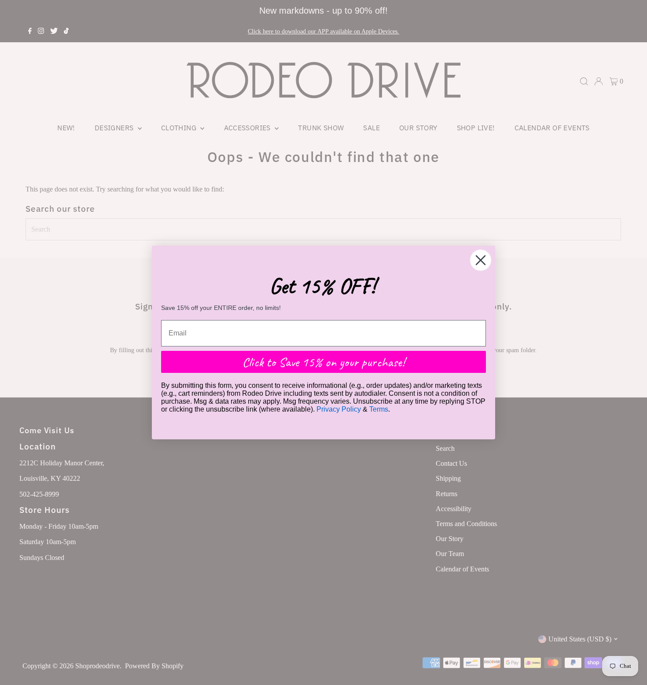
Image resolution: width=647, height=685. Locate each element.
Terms (378, 409)
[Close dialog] (481, 260)
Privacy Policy (338, 409)
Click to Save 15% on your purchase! (323, 362)
